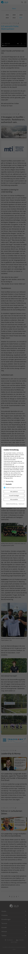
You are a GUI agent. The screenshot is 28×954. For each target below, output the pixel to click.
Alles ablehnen (14, 491)
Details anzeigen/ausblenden (14, 487)
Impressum (21, 504)
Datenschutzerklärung (11, 504)
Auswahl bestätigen (14, 495)
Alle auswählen (14, 499)
